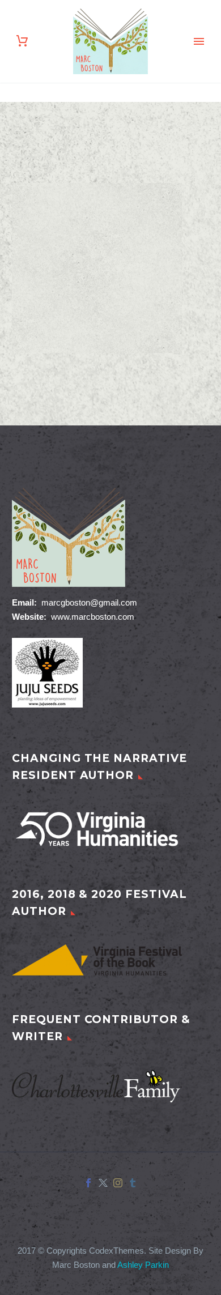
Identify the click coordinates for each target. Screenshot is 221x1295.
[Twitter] (103, 1182)
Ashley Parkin (143, 1265)
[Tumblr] (132, 1182)
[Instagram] (117, 1182)
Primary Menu (199, 41)
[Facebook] (88, 1182)
